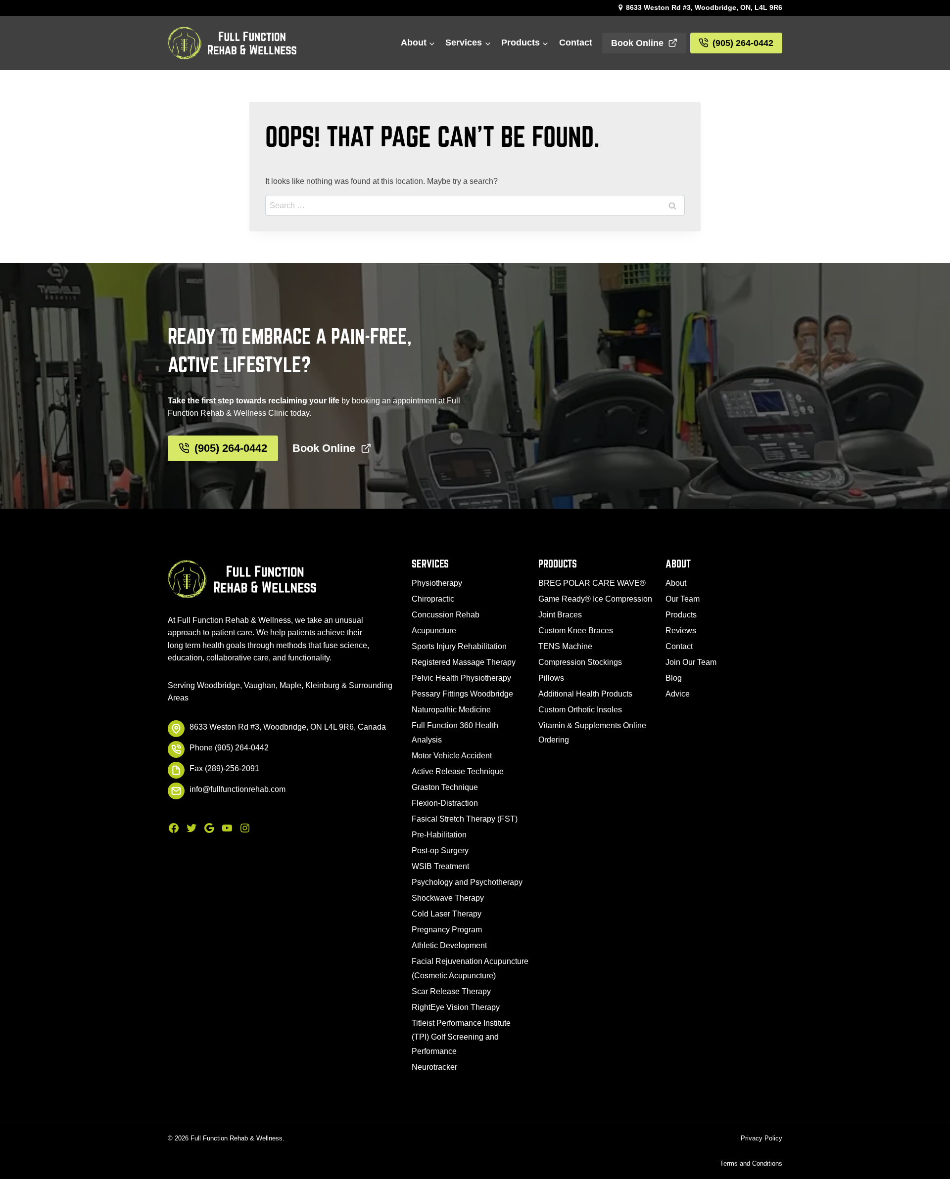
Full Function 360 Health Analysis (455, 732)
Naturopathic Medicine (451, 709)
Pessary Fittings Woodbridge (462, 694)
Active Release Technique (458, 771)
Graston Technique (445, 787)
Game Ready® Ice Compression (595, 599)
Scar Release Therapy (451, 991)
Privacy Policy (761, 1138)
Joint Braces (560, 615)
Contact (575, 42)
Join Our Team (690, 662)
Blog (673, 678)
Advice (677, 694)
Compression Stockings (580, 662)
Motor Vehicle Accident (452, 755)
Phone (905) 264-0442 (229, 747)
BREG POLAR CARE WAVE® (592, 583)
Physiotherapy (437, 583)
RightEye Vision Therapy (456, 1007)
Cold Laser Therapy (446, 914)
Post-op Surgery (440, 850)
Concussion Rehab (445, 615)
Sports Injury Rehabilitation (459, 646)
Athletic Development (449, 945)
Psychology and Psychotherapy (467, 882)
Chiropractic (433, 599)
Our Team (682, 599)
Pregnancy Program (447, 929)
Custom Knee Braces (575, 630)
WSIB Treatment (440, 866)
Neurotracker (434, 1067)
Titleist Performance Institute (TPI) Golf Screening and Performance (461, 1037)
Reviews (680, 630)
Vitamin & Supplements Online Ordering (592, 732)
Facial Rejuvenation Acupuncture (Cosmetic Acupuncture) (470, 968)
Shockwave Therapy (448, 898)
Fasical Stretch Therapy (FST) (465, 819)
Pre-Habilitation (439, 834)
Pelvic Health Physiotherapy (461, 678)
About (675, 583)
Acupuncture (434, 630)
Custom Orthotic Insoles (580, 709)
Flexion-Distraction (445, 803)
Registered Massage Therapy (464, 662)
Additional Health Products (585, 694)
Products (681, 615)
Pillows (551, 678)
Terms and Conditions (751, 1163)
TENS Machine (565, 646)
